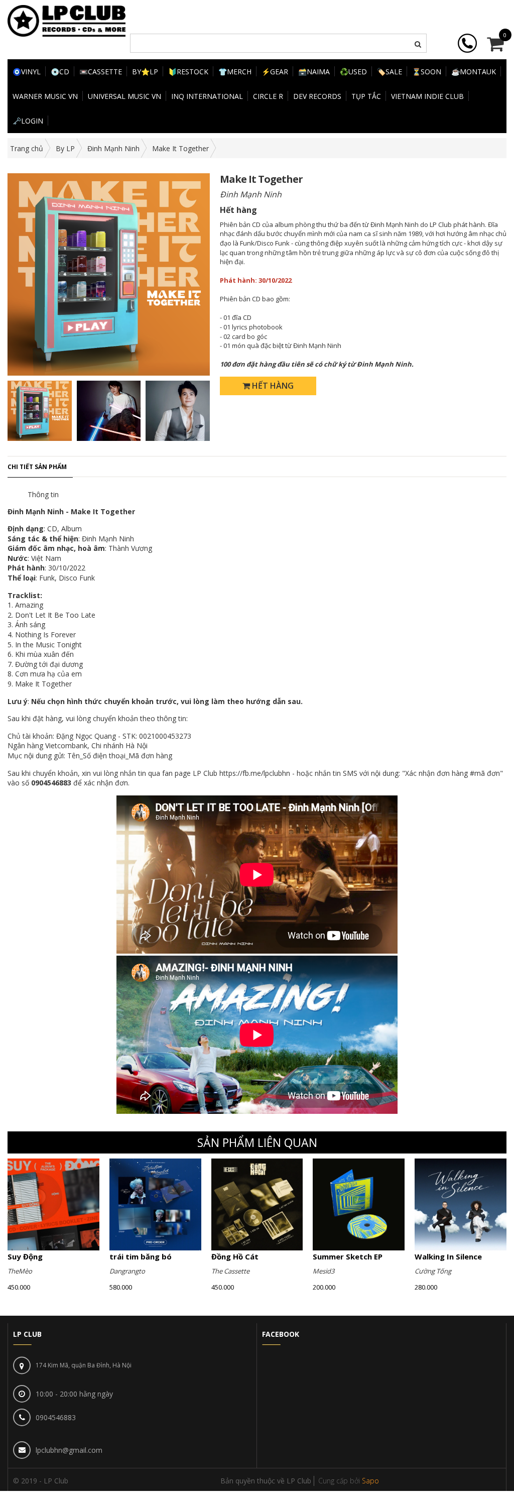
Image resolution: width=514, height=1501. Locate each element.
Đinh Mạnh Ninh (113, 148)
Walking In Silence (448, 1256)
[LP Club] (66, 20)
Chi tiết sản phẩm (37, 467)
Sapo (370, 1480)
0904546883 (56, 1417)
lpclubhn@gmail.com (69, 1450)
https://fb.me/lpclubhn (254, 773)
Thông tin (43, 494)
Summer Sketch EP (347, 1256)
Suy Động (25, 1256)
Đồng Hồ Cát (235, 1256)
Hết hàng (272, 385)
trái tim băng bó (140, 1256)
